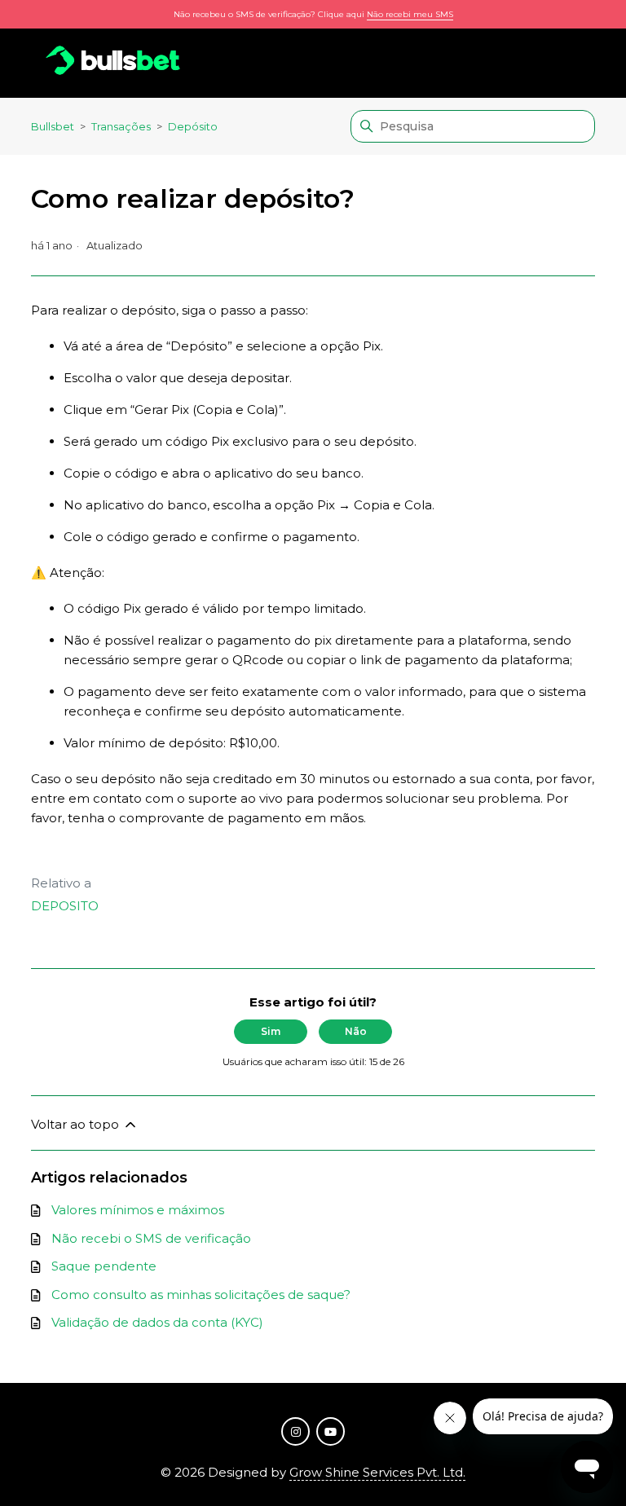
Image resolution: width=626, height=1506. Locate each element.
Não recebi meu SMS (410, 14)
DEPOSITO (65, 906)
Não (356, 1031)
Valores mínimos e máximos (137, 1210)
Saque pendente (103, 1266)
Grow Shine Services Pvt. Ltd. (377, 1472)
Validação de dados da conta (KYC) (157, 1322)
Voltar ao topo (76, 1124)
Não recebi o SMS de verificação (151, 1238)
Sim (270, 1031)
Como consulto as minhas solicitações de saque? (200, 1294)
